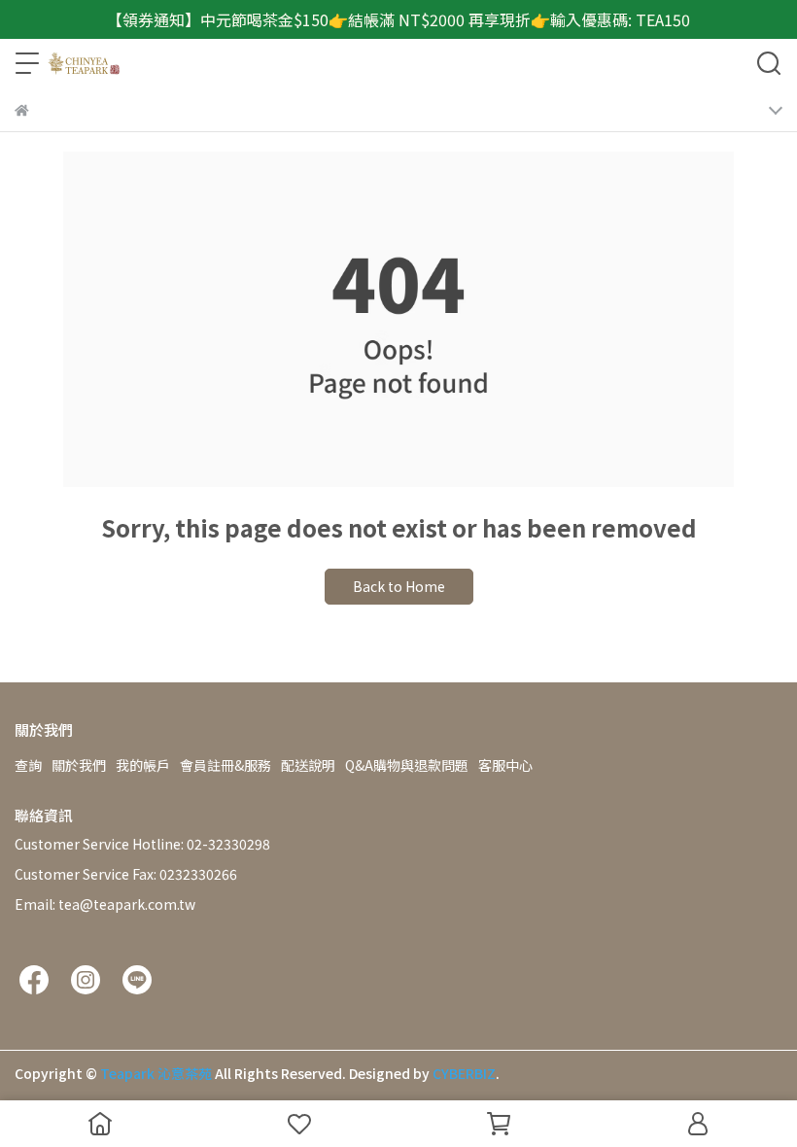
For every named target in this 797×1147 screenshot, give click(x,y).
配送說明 (308, 765)
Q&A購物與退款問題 (406, 765)
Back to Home (399, 586)
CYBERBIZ (464, 1073)
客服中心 (505, 765)
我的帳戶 (143, 765)
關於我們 (79, 765)
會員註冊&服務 (225, 765)
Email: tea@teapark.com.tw (105, 904)
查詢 (28, 765)
